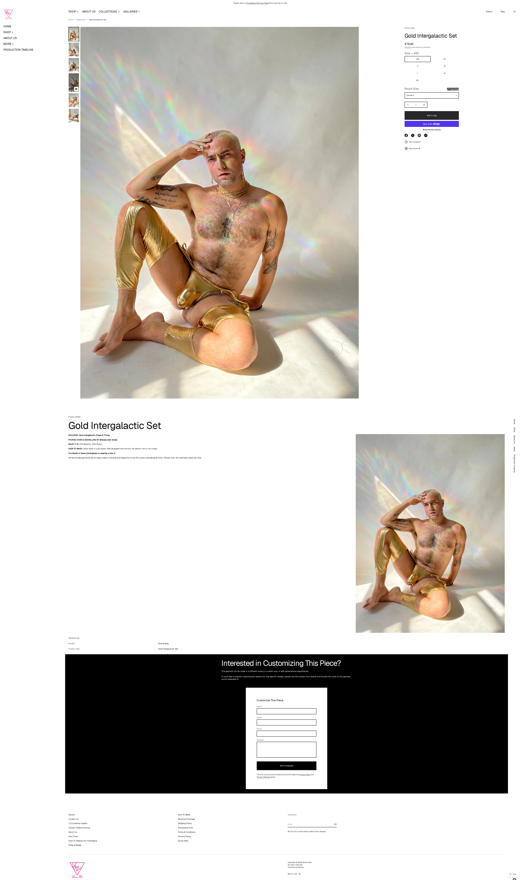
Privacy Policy (304, 775)
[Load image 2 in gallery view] (74, 49)
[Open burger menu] (514, 12)
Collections (81, 20)
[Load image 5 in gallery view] (74, 116)
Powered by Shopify (296, 867)
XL (445, 73)
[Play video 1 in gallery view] (74, 82)
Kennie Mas (410, 28)
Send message (286, 765)
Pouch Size (432, 89)
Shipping (408, 47)
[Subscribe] (335, 824)
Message (260, 740)
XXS (417, 59)
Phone (259, 729)
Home (70, 20)
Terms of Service (263, 777)
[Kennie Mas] (8, 14)
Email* (259, 718)
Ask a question (415, 142)
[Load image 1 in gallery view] (74, 34)
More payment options (432, 130)
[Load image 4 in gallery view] (74, 100)
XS (445, 59)
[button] (32, 32)
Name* (259, 706)
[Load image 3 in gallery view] (74, 65)
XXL (417, 80)
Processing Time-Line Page (257, 3)
